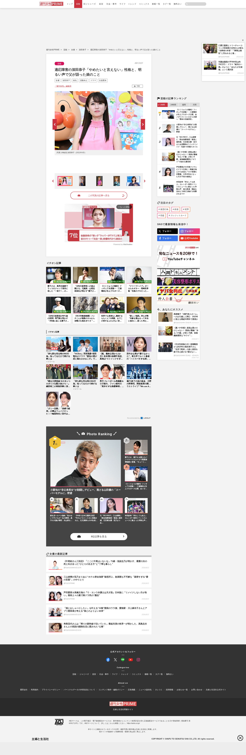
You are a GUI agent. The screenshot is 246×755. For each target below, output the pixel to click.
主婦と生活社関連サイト (123, 709)
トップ (70, 4)
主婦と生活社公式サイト (216, 690)
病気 (75, 80)
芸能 (78, 4)
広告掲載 (131, 690)
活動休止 (83, 80)
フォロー (166, 231)
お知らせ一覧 (182, 690)
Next (143, 124)
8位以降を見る (99, 536)
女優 (73, 50)
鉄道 (177, 209)
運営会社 (23, 690)
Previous (55, 124)
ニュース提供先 (145, 690)
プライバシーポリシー (51, 690)
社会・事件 (111, 4)
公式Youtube (191, 238)
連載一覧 (156, 4)
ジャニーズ (84, 674)
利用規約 (34, 690)
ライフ (122, 4)
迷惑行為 (164, 209)
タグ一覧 (167, 4)
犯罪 (187, 209)
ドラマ (93, 80)
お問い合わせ (196, 690)
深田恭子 (82, 50)
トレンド (132, 4)
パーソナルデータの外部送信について (79, 690)
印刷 (138, 86)
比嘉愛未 (102, 80)
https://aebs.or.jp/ (133, 723)
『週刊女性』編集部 (63, 86)
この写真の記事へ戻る (98, 195)
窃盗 (162, 215)
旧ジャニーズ (89, 4)
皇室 (101, 4)
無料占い (178, 4)
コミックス (144, 4)
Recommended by (133, 418)
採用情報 (169, 690)
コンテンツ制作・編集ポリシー (111, 690)
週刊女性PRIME (53, 50)
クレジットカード (178, 215)
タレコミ (158, 690)
